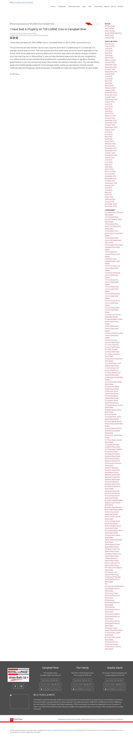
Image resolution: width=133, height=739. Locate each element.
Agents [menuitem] (106, 6)
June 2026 (109, 51)
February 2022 (110, 171)
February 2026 (110, 60)
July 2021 (108, 188)
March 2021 (109, 197)
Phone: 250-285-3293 (115, 680)
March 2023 (109, 141)
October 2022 (110, 153)
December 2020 (111, 204)
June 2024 (109, 106)
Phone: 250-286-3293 (51, 680)
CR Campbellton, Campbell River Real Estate (112, 254)
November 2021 (110, 178)
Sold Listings (109, 38)
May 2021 (108, 192)
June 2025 (109, 79)
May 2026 (108, 53)
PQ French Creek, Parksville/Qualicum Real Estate (112, 595)
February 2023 (110, 144)
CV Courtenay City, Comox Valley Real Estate (111, 282)
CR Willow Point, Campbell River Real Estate (112, 261)
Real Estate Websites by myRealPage (112, 719)
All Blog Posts (110, 26)
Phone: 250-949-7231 (83, 680)
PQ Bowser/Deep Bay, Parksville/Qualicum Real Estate (113, 579)
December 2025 (111, 65)
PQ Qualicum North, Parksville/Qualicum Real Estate (112, 623)
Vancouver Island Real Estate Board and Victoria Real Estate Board (67, 730)
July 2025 (108, 76)
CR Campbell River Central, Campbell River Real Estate (32, 35)
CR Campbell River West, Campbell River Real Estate (114, 247)
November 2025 (111, 67)
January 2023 (110, 146)
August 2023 (109, 130)
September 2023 (111, 127)
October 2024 (110, 97)
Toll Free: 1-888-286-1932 (51, 684)
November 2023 (111, 123)
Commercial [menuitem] (98, 6)
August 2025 (109, 74)
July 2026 (108, 48)
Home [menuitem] (53, 6)
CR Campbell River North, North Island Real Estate (114, 233)
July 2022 (108, 160)
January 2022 (110, 174)
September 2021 (111, 183)
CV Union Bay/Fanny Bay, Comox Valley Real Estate (114, 335)
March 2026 (109, 58)
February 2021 (110, 199)
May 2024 (108, 109)
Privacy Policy (96, 719)
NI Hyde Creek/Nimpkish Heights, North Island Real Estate (114, 503)
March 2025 (109, 85)
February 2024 (110, 116)
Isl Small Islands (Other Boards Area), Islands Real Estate (113, 431)
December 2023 (111, 120)
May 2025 (108, 81)
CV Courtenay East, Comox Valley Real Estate (112, 289)
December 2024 (111, 92)
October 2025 (110, 69)
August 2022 (109, 157)
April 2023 (108, 139)
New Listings (109, 28)
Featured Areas (74, 6)
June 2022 (109, 162)
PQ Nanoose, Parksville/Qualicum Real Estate (112, 602)
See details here (83, 42)
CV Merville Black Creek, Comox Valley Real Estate (114, 321)
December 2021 (110, 176)
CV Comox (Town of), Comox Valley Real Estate (112, 268)
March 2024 (109, 113)
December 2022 (111, 148)
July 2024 (108, 104)
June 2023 (109, 134)
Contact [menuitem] (120, 6)
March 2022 (109, 169)
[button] (15, 686)
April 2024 (108, 111)
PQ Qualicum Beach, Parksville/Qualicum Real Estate (112, 616)
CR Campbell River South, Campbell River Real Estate (113, 240)
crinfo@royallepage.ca (51, 689)
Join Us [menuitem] (113, 6)
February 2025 (110, 88)
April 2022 (108, 167)
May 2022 (108, 164)
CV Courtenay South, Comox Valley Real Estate (112, 303)
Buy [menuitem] (84, 6)
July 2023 (108, 132)
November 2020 (111, 206)
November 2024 (111, 95)
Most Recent (109, 44)
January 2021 (110, 202)
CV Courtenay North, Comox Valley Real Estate (112, 296)
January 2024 (110, 118)
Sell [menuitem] (89, 6)
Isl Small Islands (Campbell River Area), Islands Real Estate (113, 417)
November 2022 (111, 151)
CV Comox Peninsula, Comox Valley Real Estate (112, 275)
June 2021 (108, 190)
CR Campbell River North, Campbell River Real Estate (113, 226)
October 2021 (110, 181)
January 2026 (110, 62)
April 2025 (108, 83)
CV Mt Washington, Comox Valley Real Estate (112, 328)
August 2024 (109, 102)
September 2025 (111, 72)
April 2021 (108, 195)
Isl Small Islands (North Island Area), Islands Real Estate (114, 424)
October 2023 (110, 125)
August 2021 (109, 185)
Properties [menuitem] (62, 6)
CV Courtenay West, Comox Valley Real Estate (112, 310)
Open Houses (110, 31)
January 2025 (110, 90)
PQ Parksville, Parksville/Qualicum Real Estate (112, 609)
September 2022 (111, 155)
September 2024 (111, 99)
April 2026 (108, 55)
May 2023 (108, 137)
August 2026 (109, 46)
